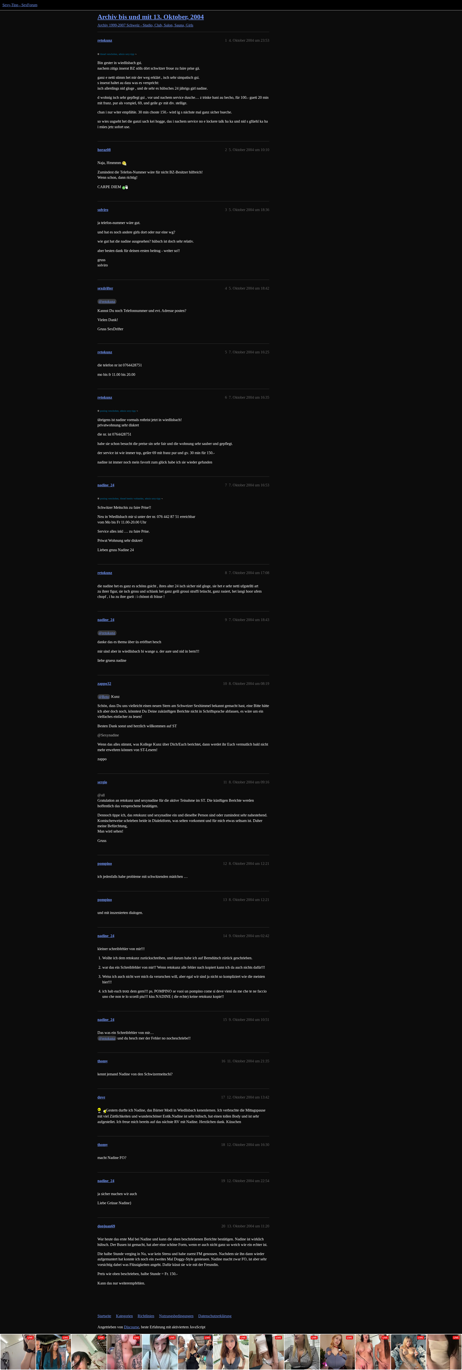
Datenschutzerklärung (214, 1316)
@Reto (104, 697)
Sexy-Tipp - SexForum (19, 5)
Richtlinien (146, 1316)
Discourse (131, 1327)
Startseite (104, 1316)
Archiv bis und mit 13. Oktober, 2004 (150, 16)
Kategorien (124, 1316)
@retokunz (107, 301)
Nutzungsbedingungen (176, 1316)
